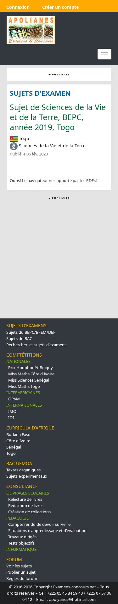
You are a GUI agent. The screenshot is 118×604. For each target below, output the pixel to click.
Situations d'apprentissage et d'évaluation (47, 530)
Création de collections (29, 512)
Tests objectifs (21, 543)
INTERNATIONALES (24, 405)
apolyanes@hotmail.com (72, 599)
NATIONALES (18, 361)
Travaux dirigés (22, 537)
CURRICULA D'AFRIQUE (30, 428)
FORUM (14, 559)
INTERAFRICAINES (23, 392)
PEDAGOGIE (17, 518)
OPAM (14, 399)
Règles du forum (21, 578)
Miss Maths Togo (24, 386)
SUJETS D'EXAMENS (26, 325)
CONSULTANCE (22, 486)
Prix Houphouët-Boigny (30, 367)
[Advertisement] (59, 259)
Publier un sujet (21, 572)
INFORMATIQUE (21, 549)
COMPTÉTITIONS (24, 355)
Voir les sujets (19, 566)
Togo (11, 453)
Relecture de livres (25, 499)
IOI (11, 417)
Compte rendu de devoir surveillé (39, 524)
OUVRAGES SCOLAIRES (27, 493)
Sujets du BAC (19, 338)
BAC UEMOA (19, 463)
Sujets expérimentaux (26, 476)
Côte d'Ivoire (18, 441)
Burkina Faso (18, 434)
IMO (12, 411)
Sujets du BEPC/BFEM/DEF (30, 332)
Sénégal (13, 447)
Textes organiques (23, 470)
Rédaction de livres (25, 505)
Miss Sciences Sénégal (28, 380)
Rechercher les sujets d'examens (36, 345)
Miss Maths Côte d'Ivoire (31, 374)
